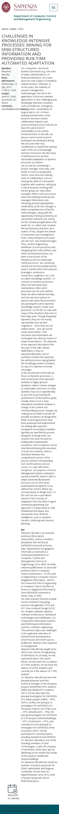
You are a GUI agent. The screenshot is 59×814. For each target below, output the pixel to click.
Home (5, 28)
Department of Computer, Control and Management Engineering (35, 17)
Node (13, 28)
